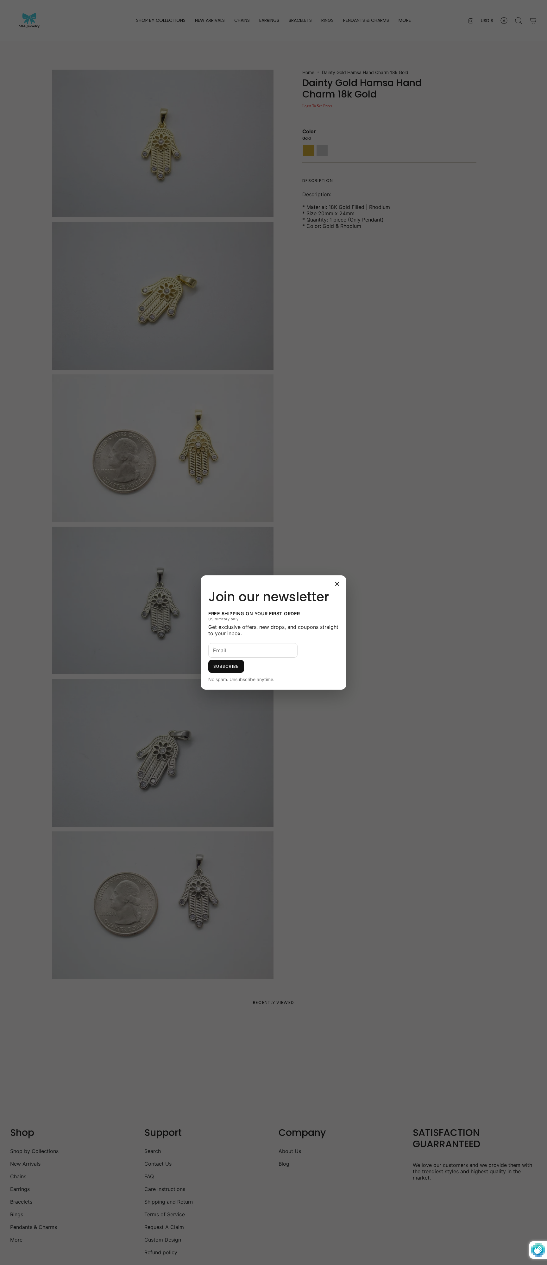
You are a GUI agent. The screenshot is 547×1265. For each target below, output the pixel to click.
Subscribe (226, 666)
